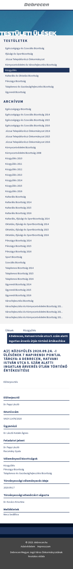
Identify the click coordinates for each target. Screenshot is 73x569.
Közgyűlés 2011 (13, 163)
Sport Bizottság (13, 257)
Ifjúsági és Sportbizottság (19, 53)
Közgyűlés (11, 70)
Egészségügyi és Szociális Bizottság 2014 (27, 114)
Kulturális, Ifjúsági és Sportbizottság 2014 (27, 218)
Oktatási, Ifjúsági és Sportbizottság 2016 (27, 235)
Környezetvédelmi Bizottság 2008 (23, 152)
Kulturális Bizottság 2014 (18, 202)
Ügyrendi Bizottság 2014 (18, 284)
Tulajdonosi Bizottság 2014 (19, 267)
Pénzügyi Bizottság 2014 (18, 240)
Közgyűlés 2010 (13, 158)
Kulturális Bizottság (15, 196)
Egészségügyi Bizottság (18, 109)
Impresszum (43, 546)
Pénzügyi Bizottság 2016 (18, 251)
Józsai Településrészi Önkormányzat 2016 (27, 141)
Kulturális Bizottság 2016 (18, 213)
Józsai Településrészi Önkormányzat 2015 (27, 136)
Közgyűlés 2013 (13, 174)
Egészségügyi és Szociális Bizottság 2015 (27, 120)
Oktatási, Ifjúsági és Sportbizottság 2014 (27, 224)
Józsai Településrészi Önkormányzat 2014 (27, 131)
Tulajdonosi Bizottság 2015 (19, 273)
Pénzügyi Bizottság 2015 (18, 246)
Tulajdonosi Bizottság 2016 (19, 278)
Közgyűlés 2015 (13, 185)
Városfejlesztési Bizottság (19, 300)
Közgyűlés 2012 (13, 169)
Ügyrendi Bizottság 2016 (18, 295)
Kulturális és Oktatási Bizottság (22, 75)
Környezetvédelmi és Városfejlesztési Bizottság (31, 64)
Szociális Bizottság (15, 262)
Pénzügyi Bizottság (15, 81)
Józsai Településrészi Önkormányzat (24, 59)
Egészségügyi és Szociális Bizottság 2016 (27, 125)
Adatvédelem (28, 546)
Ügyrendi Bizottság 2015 (18, 289)
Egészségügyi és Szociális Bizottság (24, 48)
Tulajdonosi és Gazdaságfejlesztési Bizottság (29, 86)
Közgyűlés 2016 (13, 191)
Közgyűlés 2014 (13, 180)
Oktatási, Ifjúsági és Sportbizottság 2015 (27, 229)
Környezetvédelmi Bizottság (20, 147)
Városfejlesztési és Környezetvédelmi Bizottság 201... (34, 306)
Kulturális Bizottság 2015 (18, 207)
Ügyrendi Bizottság (15, 92)
